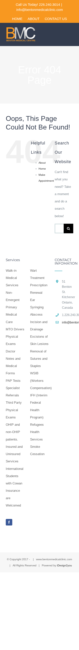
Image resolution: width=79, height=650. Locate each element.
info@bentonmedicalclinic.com (39, 10)
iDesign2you (64, 565)
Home (42, 168)
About (42, 162)
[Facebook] (9, 522)
